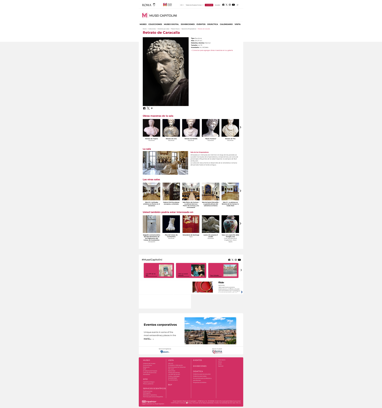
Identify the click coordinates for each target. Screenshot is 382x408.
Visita (238, 24)
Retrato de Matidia (191, 138)
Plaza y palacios (148, 384)
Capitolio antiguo (148, 382)
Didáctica (212, 24)
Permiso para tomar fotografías (153, 396)
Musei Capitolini (163, 15)
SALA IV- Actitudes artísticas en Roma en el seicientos (151, 203)
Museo (143, 24)
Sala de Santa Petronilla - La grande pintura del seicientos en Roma (210, 203)
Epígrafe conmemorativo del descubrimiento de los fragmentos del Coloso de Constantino (151, 237)
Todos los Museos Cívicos (194, 5)
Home (145, 29)
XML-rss (238, 403)
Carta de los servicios (149, 372)
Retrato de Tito (230, 138)
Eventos (201, 24)
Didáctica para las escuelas (201, 374)
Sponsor (220, 366)
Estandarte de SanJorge (191, 235)
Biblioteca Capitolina (150, 395)
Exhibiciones (188, 24)
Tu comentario (173, 380)
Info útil (170, 363)
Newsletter (146, 374)
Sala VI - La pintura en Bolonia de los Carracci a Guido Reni (230, 203)
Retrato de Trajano (151, 138)
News (220, 362)
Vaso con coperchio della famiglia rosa (230, 235)
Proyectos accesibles (199, 382)
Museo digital (171, 24)
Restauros (146, 367)
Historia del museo (149, 363)
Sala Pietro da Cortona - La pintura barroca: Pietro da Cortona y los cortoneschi (191, 204)
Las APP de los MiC (174, 374)
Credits (217, 403)
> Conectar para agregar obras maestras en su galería (212, 50)
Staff (144, 369)
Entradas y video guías (175, 365)
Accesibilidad (172, 378)
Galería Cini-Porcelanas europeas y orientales (171, 203)
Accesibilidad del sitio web (227, 403)
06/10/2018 (229, 289)
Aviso (220, 364)
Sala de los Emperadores (189, 29)
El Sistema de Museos (150, 371)
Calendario (226, 24)
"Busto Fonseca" (210, 138)
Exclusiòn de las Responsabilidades (203, 403)
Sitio (145, 379)
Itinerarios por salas (163, 29)
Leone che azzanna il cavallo (211, 235)
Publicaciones (147, 391)
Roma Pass (171, 371)
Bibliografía (147, 393)
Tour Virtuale (214, 275)
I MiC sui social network (183, 274)
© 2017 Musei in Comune (178, 403)
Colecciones (155, 24)
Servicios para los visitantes (177, 367)
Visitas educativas (174, 372)
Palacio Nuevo (175, 29)
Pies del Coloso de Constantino (171, 235)
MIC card (171, 369)
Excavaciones (147, 365)
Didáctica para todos (199, 376)
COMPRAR (209, 5)
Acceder (217, 5)
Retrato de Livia (171, 138)
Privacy (190, 403)
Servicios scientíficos (154, 388)
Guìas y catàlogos (173, 376)
